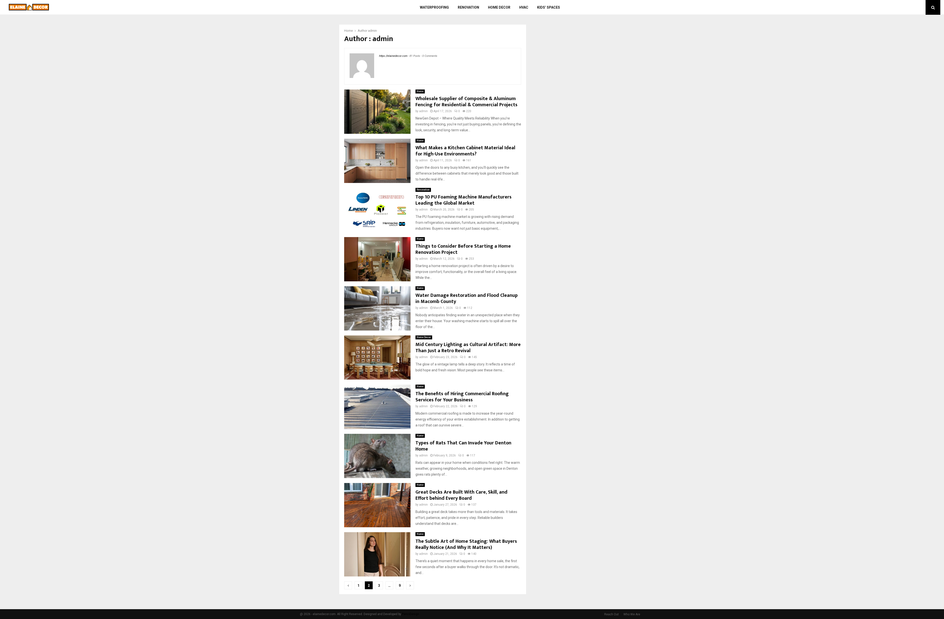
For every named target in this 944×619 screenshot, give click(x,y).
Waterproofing (434, 7)
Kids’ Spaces (548, 7)
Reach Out (611, 614)
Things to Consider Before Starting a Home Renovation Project (463, 249)
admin (372, 30)
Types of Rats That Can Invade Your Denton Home (463, 446)
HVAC (523, 7)
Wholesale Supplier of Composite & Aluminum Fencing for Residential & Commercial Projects (466, 101)
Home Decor (499, 7)
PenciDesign (410, 614)
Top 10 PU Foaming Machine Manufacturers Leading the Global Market (463, 200)
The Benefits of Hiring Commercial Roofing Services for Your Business (462, 397)
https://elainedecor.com (393, 56)
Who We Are (631, 614)
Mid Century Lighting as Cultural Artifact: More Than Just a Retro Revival (468, 347)
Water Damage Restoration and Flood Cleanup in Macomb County (466, 298)
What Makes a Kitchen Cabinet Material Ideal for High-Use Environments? (465, 151)
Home (420, 91)
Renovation (468, 7)
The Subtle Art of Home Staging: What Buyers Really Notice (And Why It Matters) (466, 544)
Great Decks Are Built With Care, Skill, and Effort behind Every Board (461, 495)
